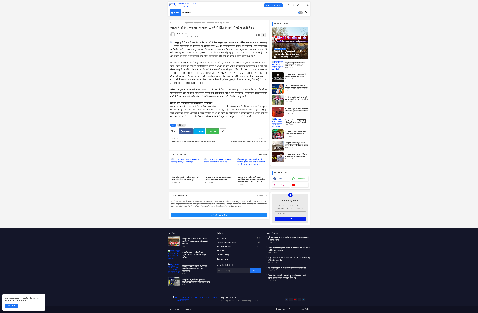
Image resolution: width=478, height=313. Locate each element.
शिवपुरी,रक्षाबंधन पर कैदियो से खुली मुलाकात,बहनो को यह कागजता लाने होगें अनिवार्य (194, 254)
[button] (300, 12)
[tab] (175, 12)
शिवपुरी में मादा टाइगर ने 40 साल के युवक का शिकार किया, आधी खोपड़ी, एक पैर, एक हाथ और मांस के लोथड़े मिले (287, 276)
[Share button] (223, 131)
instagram (282, 185)
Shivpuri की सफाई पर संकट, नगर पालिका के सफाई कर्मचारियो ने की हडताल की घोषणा (295, 133)
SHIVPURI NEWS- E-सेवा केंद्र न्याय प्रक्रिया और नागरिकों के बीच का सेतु (218, 178)
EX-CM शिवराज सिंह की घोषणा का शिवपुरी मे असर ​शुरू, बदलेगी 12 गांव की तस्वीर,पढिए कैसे (296, 88)
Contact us (293, 309)
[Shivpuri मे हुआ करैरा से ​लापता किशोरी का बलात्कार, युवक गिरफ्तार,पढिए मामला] (278, 112)
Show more (262, 155)
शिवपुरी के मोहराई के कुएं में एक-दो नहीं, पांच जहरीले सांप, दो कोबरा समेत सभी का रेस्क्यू (296, 99)
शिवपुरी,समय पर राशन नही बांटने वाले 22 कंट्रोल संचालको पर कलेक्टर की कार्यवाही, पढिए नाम (195, 241)
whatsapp (301, 179)
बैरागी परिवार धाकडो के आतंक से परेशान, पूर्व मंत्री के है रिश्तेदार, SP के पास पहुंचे (185, 178)
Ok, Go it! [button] (11, 306)
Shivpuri (180, 23)
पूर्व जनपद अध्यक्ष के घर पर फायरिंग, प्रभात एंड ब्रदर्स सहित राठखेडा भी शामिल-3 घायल (288, 238)
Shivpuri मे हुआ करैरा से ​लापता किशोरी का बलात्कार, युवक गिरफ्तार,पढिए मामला (296, 110)
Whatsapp (214, 131)
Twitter (201, 131)
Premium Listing (238, 255)
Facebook (187, 131)
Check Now (19, 300)
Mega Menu (187, 13)
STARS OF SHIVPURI (238, 246)
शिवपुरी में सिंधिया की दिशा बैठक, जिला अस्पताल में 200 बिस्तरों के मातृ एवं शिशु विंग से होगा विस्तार (289, 259)
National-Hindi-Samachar (238, 242)
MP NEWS (238, 251)
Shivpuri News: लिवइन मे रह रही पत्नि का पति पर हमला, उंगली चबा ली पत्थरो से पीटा (295, 122)
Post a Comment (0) (219, 215)
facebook (282, 179)
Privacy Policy (304, 309)
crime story (238, 238)
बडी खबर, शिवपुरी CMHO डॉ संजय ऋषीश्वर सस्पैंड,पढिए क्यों (287, 268)
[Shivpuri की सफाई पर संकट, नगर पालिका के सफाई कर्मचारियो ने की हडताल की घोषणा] (278, 134)
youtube (301, 185)
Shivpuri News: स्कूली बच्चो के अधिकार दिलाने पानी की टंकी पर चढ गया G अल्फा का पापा (296, 145)
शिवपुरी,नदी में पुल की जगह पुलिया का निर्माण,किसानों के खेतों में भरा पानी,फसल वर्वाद (196, 280)
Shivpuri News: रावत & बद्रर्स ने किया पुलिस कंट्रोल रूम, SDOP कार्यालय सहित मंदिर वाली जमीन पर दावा (296, 76)
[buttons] (288, 5)
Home (176, 13)
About (285, 309)
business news (238, 259)
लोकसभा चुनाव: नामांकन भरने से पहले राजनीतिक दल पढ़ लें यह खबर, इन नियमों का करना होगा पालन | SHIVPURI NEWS (251, 179)
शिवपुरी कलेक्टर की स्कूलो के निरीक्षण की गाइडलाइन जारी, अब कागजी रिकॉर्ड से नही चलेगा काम (289, 249)
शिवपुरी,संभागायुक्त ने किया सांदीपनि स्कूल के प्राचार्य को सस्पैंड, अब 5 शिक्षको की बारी (295, 65)
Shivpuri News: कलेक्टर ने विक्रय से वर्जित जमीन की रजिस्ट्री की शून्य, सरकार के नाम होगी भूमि (296, 156)
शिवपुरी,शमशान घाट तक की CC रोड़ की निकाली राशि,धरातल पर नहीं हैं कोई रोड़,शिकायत (194, 268)
